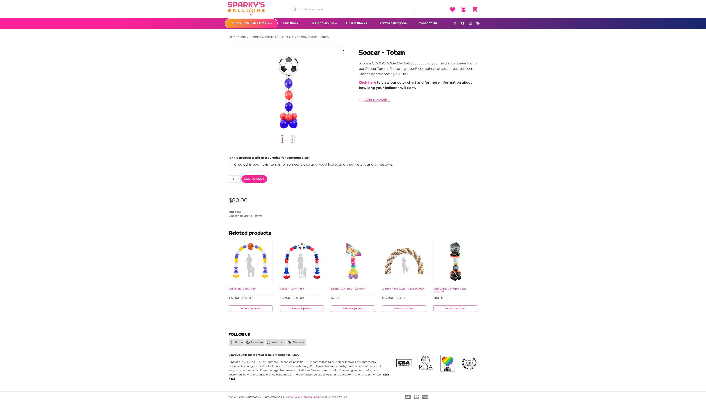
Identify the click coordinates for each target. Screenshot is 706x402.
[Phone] (455, 23)
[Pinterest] (478, 23)
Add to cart (254, 179)
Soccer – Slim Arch (292, 288)
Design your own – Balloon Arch (403, 288)
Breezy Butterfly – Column (348, 288)
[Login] (463, 9)
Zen (345, 396)
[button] (342, 49)
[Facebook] (462, 23)
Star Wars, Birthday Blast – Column (451, 290)
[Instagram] (470, 23)
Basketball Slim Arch (242, 288)
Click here (367, 82)
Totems (258, 215)
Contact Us (428, 23)
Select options (251, 308)
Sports (248, 215)
